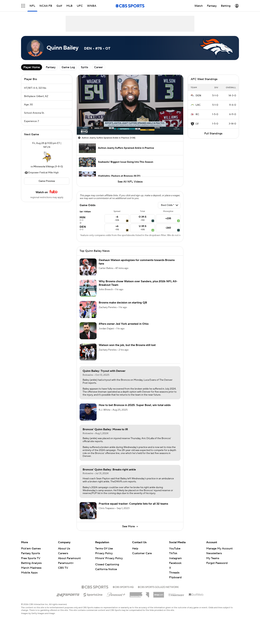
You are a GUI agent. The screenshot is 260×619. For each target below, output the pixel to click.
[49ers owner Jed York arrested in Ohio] (88, 330)
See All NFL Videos (130, 181)
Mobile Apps (29, 572)
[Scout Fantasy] (176, 594)
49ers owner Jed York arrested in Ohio (124, 324)
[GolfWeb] (196, 595)
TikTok (173, 553)
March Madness (31, 568)
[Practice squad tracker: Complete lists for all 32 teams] (88, 510)
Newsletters (214, 553)
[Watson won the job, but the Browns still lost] (88, 351)
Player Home (31, 67)
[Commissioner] (139, 593)
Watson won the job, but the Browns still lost (127, 345)
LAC (198, 105)
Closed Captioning (107, 564)
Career (98, 67)
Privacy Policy (104, 553)
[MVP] (158, 593)
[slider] (130, 124)
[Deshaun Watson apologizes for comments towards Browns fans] (88, 267)
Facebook (175, 563)
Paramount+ (66, 563)
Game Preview (47, 181)
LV (197, 123)
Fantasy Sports (30, 553)
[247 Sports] (67, 594)
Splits (84, 67)
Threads (174, 572)
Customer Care (142, 553)
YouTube (174, 548)
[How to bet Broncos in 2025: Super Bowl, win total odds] (88, 412)
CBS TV (63, 568)
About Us (64, 548)
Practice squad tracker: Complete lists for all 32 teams (133, 504)
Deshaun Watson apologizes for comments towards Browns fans (137, 261)
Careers (63, 553)
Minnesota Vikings (43, 166)
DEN (198, 95)
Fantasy (51, 67)
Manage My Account (219, 548)
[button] (23, 6)
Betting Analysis (31, 563)
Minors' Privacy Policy (109, 558)
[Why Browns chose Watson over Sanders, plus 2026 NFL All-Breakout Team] (88, 288)
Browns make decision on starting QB (123, 302)
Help (135, 548)
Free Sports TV (30, 558)
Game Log (68, 67)
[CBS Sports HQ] (123, 586)
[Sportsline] (93, 594)
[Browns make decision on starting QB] (88, 309)
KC (197, 114)
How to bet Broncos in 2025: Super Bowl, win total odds (135, 405)
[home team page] (46, 157)
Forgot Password (217, 563)
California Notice (106, 569)
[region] (130, 105)
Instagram (175, 558)
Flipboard (175, 577)
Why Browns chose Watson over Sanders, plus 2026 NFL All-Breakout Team (138, 283)
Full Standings (213, 133)
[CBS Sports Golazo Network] (158, 586)
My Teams (212, 558)
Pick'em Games (31, 548)
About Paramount (69, 558)
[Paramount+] (116, 594)
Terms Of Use (104, 548)
